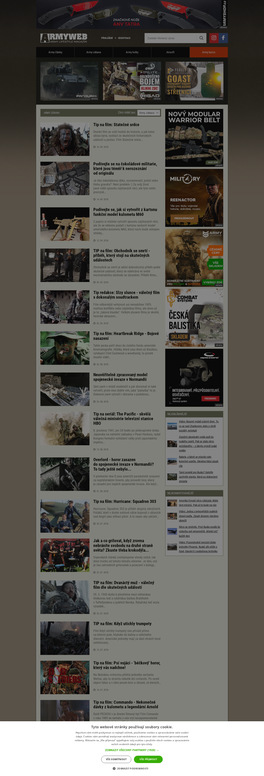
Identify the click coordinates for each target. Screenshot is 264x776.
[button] (132, 750)
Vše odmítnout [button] (116, 759)
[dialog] (132, 748)
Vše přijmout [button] (148, 759)
